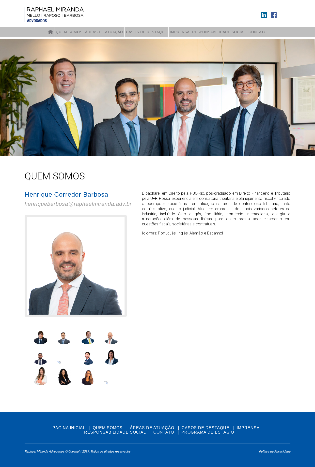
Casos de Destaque (146, 32)
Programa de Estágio (207, 432)
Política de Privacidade (274, 451)
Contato (258, 32)
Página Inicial (68, 428)
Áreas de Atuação (104, 32)
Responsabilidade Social (219, 32)
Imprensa (179, 32)
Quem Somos (69, 32)
